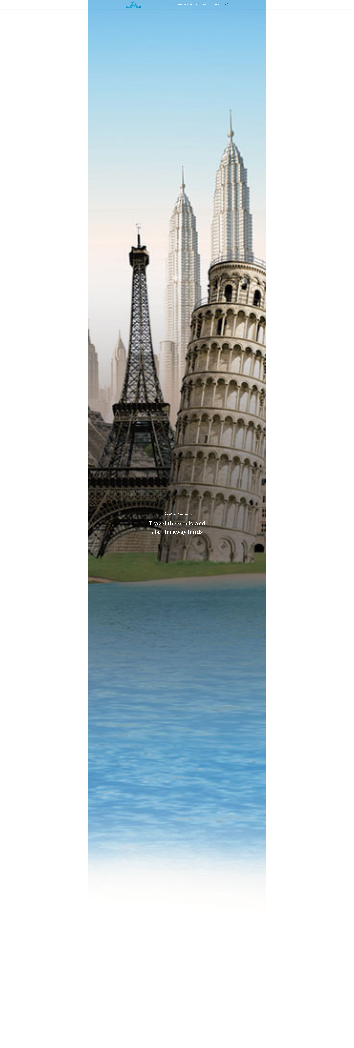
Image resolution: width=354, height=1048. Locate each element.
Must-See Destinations (187, 4)
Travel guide (205, 4)
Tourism (217, 4)
